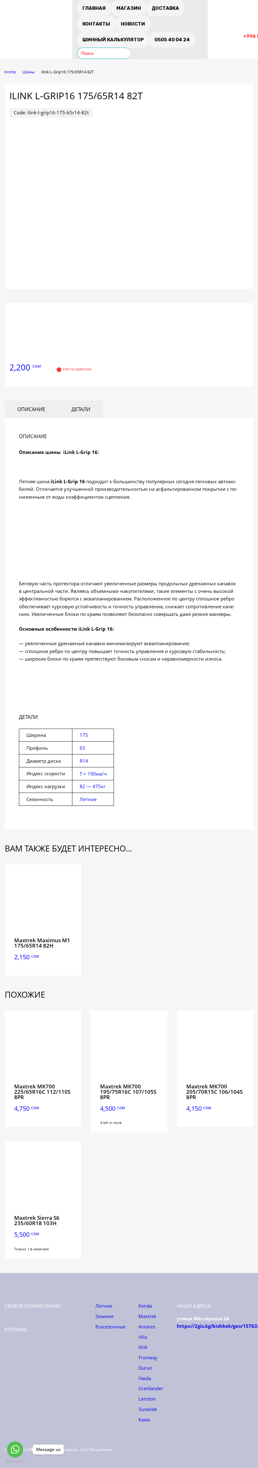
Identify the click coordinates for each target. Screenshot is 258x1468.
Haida (144, 1378)
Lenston (147, 1399)
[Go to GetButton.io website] (15, 1461)
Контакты (96, 24)
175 (84, 735)
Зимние (104, 1316)
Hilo (142, 1337)
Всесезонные (110, 1326)
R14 (84, 761)
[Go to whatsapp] (15, 1449)
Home (10, 72)
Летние (88, 799)
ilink (143, 1347)
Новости (133, 24)
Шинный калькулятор (113, 40)
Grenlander (150, 1388)
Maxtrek (147, 1316)
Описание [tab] (31, 409)
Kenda (145, 1306)
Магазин (128, 8)
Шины (28, 72)
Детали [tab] (80, 409)
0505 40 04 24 (172, 40)
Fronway (147, 1357)
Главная (94, 8)
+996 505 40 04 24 (227, 28)
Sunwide (147, 1409)
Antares (146, 1326)
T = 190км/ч (93, 774)
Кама (144, 1419)
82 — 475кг (92, 786)
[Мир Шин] (36, 34)
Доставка (165, 8)
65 (82, 748)
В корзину (43, 966)
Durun (145, 1368)
